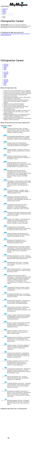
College (5, 446)
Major (4, 443)
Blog (2, 464)
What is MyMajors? (5, 458)
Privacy (6, 473)
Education (6, 65)
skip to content (28, 1)
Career (4, 449)
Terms (2, 473)
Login (4, 17)
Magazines (3, 462)
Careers (4, 12)
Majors (4, 10)
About (2, 455)
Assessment (5, 8)
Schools (5, 66)
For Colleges (4, 460)
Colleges (4, 11)
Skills (5, 68)
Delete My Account (5, 463)
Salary (5, 69)
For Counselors (4, 459)
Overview (6, 64)
